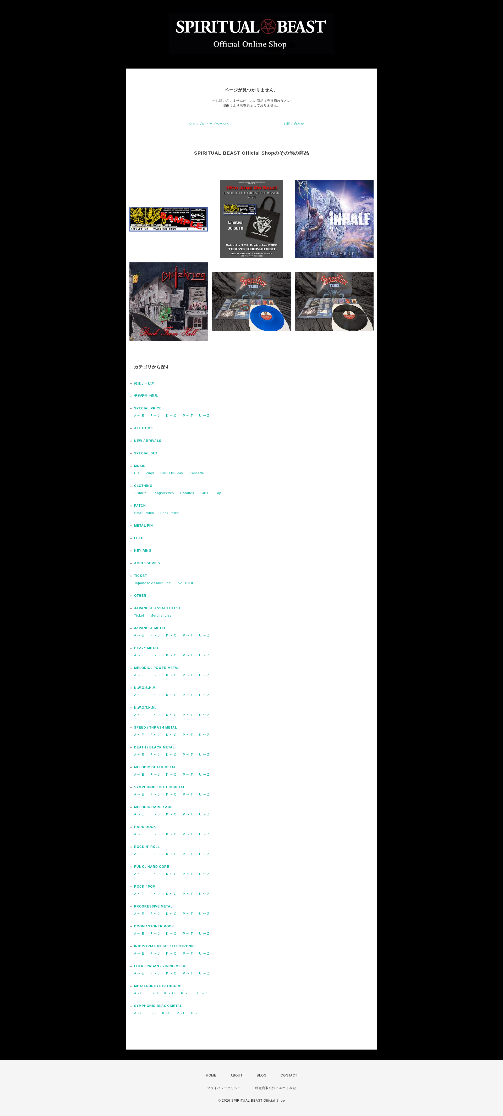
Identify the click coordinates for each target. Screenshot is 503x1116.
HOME (211, 1075)
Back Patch (169, 513)
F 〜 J (155, 416)
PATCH (140, 506)
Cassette (196, 473)
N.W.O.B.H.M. (145, 688)
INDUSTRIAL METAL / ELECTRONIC (164, 946)
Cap (218, 493)
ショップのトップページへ (209, 124)
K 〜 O (171, 416)
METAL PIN (143, 525)
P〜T (181, 1013)
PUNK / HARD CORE (151, 867)
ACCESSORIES (147, 563)
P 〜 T (188, 416)
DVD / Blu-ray (171, 473)
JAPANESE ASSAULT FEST (157, 608)
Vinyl (150, 473)
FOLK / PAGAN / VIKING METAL (161, 966)
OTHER (140, 596)
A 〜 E (139, 416)
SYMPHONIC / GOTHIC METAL (159, 787)
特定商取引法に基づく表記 (275, 1088)
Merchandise (161, 615)
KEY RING (142, 551)
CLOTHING (143, 486)
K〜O (166, 1013)
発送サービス (144, 383)
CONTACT (289, 1075)
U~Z (194, 1013)
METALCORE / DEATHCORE (158, 986)
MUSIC (140, 466)
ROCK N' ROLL (147, 847)
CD (136, 473)
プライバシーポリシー (224, 1088)
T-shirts (140, 493)
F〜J (152, 1013)
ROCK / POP (144, 886)
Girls (204, 493)
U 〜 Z (204, 416)
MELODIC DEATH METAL (155, 767)
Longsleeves (163, 493)
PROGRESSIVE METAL (153, 906)
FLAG (139, 538)
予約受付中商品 (146, 396)
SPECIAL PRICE (148, 408)
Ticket (139, 615)
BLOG (261, 1075)
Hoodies (187, 493)
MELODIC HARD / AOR (153, 807)
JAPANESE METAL (150, 628)
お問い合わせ (294, 124)
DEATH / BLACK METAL (154, 747)
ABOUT (237, 1075)
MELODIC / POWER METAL (156, 668)
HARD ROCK (145, 827)
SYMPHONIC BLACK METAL (158, 1006)
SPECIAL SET (145, 453)
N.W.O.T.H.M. (145, 707)
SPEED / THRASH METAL (155, 727)
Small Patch (144, 513)
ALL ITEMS (143, 428)
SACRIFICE (187, 583)
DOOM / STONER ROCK (154, 926)
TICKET (140, 576)
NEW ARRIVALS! (148, 441)
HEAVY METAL (146, 648)
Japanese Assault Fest (153, 583)
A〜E (138, 993)
